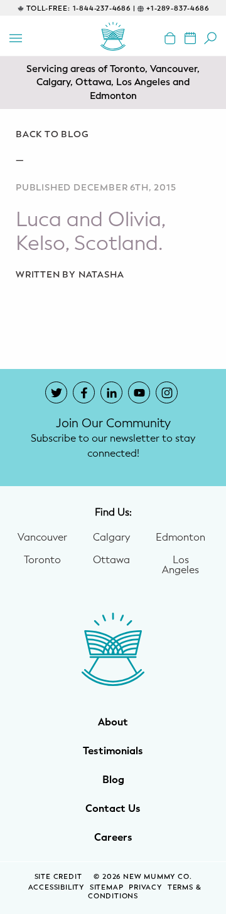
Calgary (111, 537)
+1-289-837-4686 (177, 8)
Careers (113, 838)
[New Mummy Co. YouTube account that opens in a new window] (139, 392)
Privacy (145, 887)
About (113, 722)
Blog (113, 780)
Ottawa (111, 560)
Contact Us (113, 809)
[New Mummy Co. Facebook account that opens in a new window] (84, 392)
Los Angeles (180, 565)
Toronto (42, 560)
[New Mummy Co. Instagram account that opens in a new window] (167, 392)
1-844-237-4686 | (104, 8)
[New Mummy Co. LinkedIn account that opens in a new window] (111, 392)
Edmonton (180, 537)
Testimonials (113, 751)
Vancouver (42, 537)
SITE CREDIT (60, 876)
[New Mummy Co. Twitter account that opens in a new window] (56, 392)
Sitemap (107, 887)
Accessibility (56, 887)
